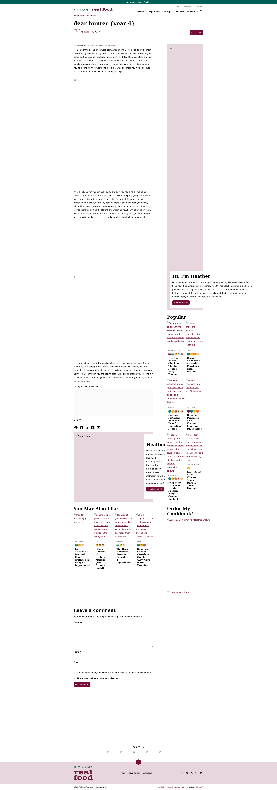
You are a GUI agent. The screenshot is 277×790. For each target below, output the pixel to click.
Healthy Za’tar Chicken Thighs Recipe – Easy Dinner (173, 366)
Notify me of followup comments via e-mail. (98, 678)
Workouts (191, 12)
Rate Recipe (196, 33)
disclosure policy (110, 45)
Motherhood (91, 15)
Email (77, 662)
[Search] (201, 11)
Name (77, 652)
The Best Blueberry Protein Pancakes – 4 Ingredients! (124, 556)
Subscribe (198, 7)
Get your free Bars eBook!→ (138, 2)
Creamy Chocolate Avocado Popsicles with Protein (193, 365)
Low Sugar (167, 12)
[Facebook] (191, 773)
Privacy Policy (160, 787)
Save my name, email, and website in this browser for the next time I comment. (114, 672)
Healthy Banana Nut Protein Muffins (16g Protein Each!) (101, 558)
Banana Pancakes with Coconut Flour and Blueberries (194, 422)
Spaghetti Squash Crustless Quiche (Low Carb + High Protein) (143, 557)
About (178, 7)
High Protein (154, 12)
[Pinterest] (201, 773)
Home (76, 15)
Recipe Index (187, 7)
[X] (196, 773)
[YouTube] (186, 773)
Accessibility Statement (175, 787)
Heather (86, 32)
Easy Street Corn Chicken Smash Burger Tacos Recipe (194, 480)
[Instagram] (182, 773)
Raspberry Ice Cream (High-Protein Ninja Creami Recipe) (174, 490)
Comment (79, 622)
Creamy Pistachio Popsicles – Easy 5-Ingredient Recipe (175, 422)
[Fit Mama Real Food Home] (93, 9)
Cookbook (179, 12)
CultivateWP (198, 787)
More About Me (155, 489)
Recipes (140, 12)
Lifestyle (82, 15)
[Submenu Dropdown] (146, 11)
